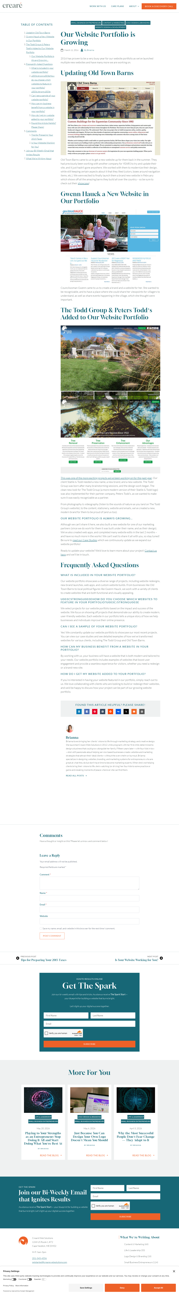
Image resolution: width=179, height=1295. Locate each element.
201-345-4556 (39, 1258)
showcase (83, 183)
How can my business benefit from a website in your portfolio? (42, 107)
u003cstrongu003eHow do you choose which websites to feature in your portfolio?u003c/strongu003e (43, 83)
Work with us (98, 6)
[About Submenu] (139, 6)
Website (44, 916)
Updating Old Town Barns (38, 32)
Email (43, 904)
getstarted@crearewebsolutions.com (49, 1262)
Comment (45, 874)
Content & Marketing (134, 1244)
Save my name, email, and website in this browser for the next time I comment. (79, 928)
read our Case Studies (85, 540)
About (133, 6)
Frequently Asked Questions (39, 64)
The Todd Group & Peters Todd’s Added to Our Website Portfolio (40, 48)
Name (43, 893)
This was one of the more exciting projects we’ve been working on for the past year (106, 478)
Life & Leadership (43, 1117)
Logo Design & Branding (89, 1117)
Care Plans (117, 6)
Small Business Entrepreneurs (43, 1121)
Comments (31, 131)
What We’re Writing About (38, 158)
